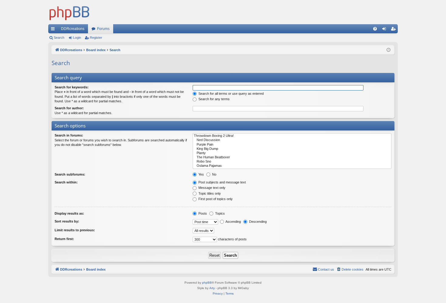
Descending (257, 221)
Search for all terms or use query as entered (231, 93)
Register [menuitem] (394, 30)
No (213, 174)
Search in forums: (69, 135)
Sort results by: (67, 221)
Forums (103, 29)
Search (59, 37)
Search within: (66, 182)
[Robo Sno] (292, 162)
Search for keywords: (72, 87)
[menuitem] (375, 28)
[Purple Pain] (292, 145)
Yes (201, 174)
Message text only (211, 187)
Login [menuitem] (385, 30)
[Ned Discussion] (292, 140)
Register (96, 37)
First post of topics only (215, 199)
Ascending (233, 221)
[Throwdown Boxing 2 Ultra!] (292, 136)
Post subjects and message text (222, 182)
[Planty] (292, 153)
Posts (202, 213)
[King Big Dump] (292, 149)
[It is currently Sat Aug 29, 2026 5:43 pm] (388, 50)
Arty (212, 288)
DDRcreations (72, 29)
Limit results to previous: (75, 230)
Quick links (54, 30)
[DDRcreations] (69, 12)
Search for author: (69, 108)
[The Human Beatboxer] (292, 157)
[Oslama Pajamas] (292, 166)
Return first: (64, 239)
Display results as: (69, 213)
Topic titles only (209, 193)
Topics (219, 213)
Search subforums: (70, 174)
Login (77, 37)
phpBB (207, 282)
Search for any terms (214, 99)
